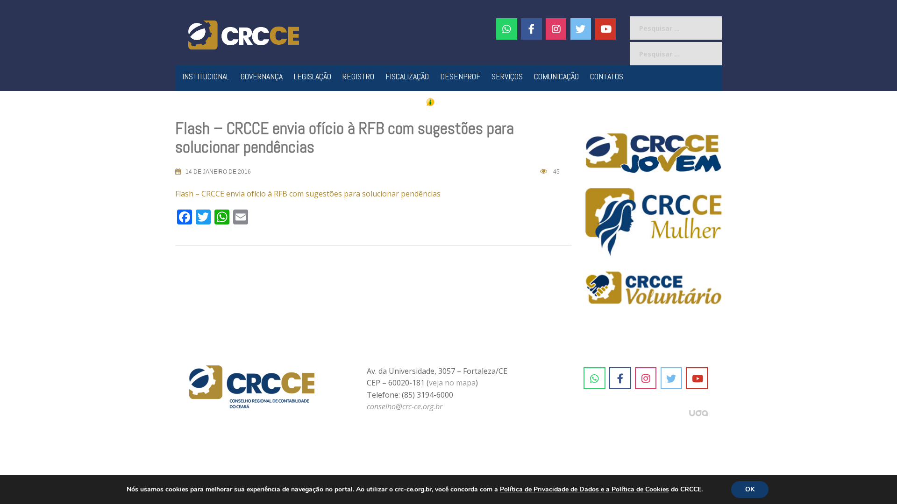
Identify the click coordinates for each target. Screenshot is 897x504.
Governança (262, 76)
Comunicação (556, 76)
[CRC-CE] (243, 34)
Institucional (205, 76)
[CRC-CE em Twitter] (580, 29)
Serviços (507, 76)
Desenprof (460, 76)
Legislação (312, 76)
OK (750, 489)
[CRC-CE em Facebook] (531, 29)
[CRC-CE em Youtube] (605, 29)
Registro (358, 76)
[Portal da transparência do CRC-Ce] (448, 101)
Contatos (606, 76)
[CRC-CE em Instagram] (646, 378)
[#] (556, 29)
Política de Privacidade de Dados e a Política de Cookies (584, 489)
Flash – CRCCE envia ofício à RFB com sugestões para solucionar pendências (308, 194)
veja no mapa (452, 383)
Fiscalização (407, 76)
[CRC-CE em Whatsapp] (506, 29)
